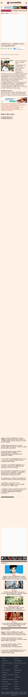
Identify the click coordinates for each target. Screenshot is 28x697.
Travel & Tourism (6, 684)
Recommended (5, 629)
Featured (3, 563)
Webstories (17, 688)
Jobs (3, 667)
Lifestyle (4, 677)
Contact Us (4, 660)
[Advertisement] (14, 28)
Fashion (16, 681)
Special (16, 686)
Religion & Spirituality (7, 679)
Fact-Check (5, 681)
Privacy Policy (17, 660)
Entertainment (18, 670)
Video (15, 679)
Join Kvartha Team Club (20, 663)
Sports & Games (14, 13)
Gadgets (16, 674)
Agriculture (5, 686)
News (7, 13)
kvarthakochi (6, 54)
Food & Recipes (6, 670)
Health (16, 667)
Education (4, 672)
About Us (16, 658)
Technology (17, 672)
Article (16, 684)
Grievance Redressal (7, 663)
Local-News (17, 677)
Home (2, 13)
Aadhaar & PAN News (7, 674)
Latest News (5, 688)
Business (16, 665)
